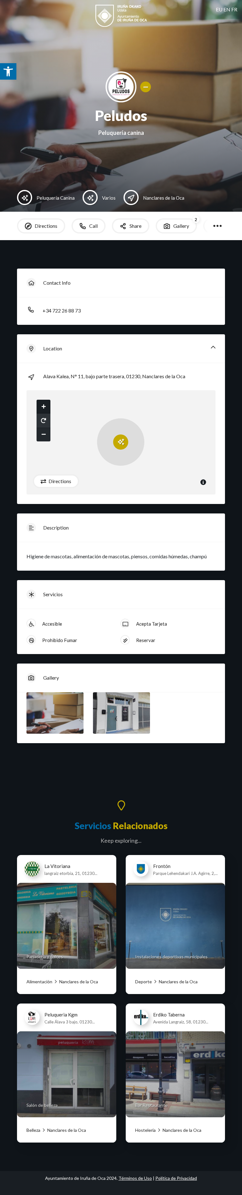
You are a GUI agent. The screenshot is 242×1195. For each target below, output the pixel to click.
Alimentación (39, 981)
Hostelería (145, 1130)
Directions (59, 481)
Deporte (143, 981)
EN (226, 9)
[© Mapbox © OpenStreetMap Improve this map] (121, 442)
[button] (8, 71)
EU (219, 9)
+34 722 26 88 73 (62, 310)
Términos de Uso (135, 1178)
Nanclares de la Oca (78, 981)
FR (234, 9)
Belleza (33, 1130)
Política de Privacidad (176, 1178)
